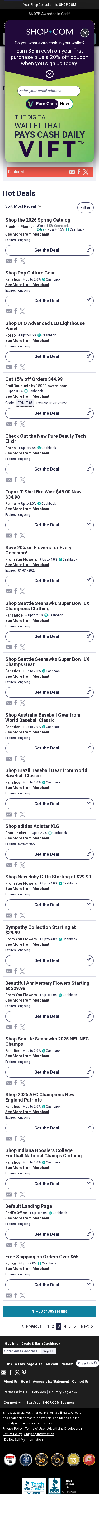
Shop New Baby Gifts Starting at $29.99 (48, 876)
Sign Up (48, 1351)
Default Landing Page (28, 1206)
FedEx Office (16, 1213)
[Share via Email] (72, 173)
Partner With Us (15, 1392)
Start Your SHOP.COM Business (50, 1402)
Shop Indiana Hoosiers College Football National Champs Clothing (43, 1153)
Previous (31, 1326)
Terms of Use (35, 1428)
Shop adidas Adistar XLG (32, 826)
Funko (10, 1263)
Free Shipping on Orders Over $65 (41, 1256)
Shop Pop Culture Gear (30, 273)
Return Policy (12, 1434)
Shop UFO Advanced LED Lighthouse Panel (45, 326)
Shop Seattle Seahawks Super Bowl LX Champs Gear (47, 661)
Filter (85, 207)
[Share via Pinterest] (24, 1373)
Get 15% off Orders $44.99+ (35, 379)
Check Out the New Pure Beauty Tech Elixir (45, 438)
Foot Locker (16, 833)
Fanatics (12, 279)
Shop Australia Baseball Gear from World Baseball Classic (43, 717)
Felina (10, 504)
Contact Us (80, 1381)
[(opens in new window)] (62, 1487)
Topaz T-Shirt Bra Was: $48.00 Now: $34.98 (44, 494)
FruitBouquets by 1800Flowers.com (36, 386)
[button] (64, 1392)
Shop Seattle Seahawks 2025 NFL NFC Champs (47, 1041)
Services (39, 1392)
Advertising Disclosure (63, 1428)
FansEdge (14, 615)
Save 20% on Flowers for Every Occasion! (38, 550)
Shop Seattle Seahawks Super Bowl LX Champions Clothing (47, 606)
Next (88, 1326)
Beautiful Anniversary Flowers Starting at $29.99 (47, 985)
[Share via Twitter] (86, 172)
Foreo (10, 335)
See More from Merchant (27, 234)
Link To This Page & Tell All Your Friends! (39, 1363)
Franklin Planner (19, 226)
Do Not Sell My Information (23, 1440)
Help (24, 1381)
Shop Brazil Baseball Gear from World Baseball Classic (46, 773)
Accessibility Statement (51, 1381)
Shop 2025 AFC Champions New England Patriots (39, 1097)
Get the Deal (32, 252)
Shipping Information (39, 1434)
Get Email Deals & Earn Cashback (32, 1343)
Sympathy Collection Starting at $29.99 (40, 929)
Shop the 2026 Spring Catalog (37, 220)
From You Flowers (21, 559)
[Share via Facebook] (79, 172)
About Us (11, 1381)
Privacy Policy (13, 1428)
